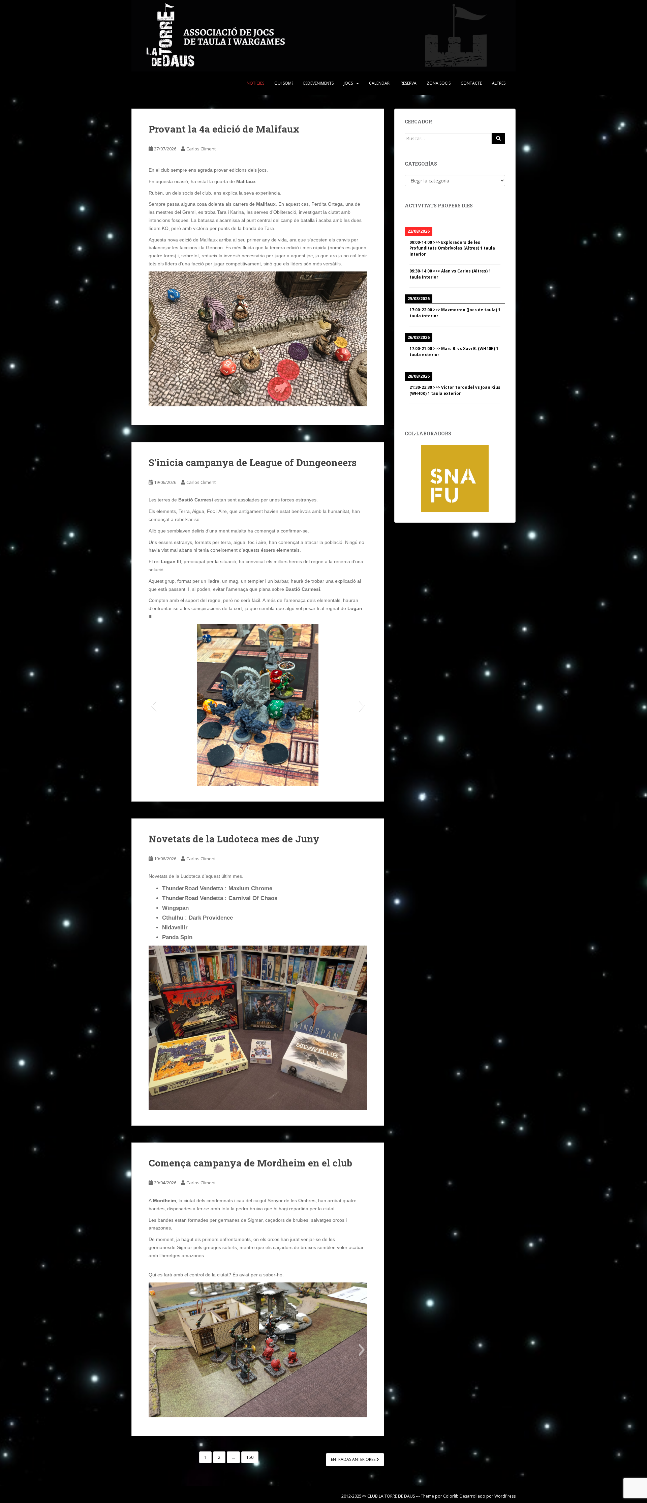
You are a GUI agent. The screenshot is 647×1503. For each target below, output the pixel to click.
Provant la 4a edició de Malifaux (224, 129)
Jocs (348, 83)
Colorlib (451, 1496)
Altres (498, 83)
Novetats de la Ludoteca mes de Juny (234, 839)
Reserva (409, 83)
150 (249, 1457)
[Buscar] (498, 138)
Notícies (255, 83)
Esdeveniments (318, 83)
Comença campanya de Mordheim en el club (250, 1163)
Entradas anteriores (353, 1459)
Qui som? (283, 83)
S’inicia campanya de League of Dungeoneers (253, 462)
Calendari (380, 83)
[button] (153, 339)
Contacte (471, 83)
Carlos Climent (201, 149)
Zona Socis (439, 83)
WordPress (505, 1496)
